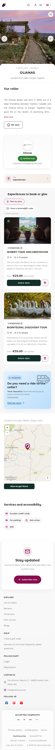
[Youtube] (21, 703)
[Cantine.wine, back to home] (4, 5)
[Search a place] (28, 5)
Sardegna (34, 68)
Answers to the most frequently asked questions (22, 646)
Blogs (7, 625)
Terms (44, 730)
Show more (8, 117)
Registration (10, 667)
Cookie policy (31, 730)
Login (7, 661)
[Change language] (48, 5)
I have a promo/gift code (19, 208)
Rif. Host (13, 125)
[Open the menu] (37, 5)
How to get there (19, 486)
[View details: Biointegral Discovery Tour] (27, 306)
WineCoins (9, 614)
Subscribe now (27, 579)
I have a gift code (12, 638)
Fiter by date (14, 201)
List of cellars (10, 602)
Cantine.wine (22, 68)
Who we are (10, 620)
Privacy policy (15, 730)
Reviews (8, 608)
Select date (24, 283)
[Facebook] (6, 703)
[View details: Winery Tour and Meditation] (27, 230)
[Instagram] (14, 703)
